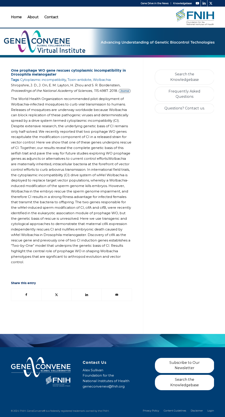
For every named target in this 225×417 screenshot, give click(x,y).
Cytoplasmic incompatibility (43, 80)
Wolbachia (102, 80)
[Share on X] (56, 295)
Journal (124, 90)
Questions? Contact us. (184, 108)
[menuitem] (155, 3)
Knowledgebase (182, 3)
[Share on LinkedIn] (87, 295)
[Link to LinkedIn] (204, 3)
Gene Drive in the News (155, 3)
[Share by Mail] (117, 295)
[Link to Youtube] (197, 3)
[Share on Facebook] (26, 295)
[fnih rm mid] (195, 17)
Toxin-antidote (79, 80)
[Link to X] (210, 3)
